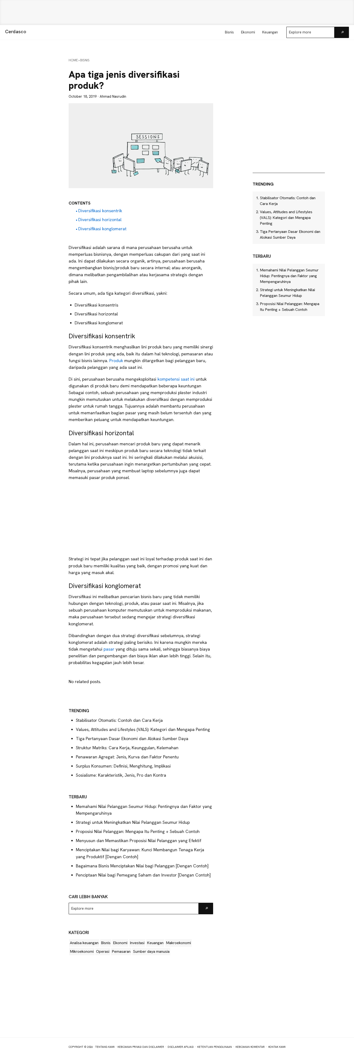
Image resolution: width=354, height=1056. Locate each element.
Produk (116, 360)
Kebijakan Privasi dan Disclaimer (141, 1047)
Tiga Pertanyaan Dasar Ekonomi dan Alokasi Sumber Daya (132, 738)
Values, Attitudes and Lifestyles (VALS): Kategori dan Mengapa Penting (143, 729)
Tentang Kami (105, 1047)
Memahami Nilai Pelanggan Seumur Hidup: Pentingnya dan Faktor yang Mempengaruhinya (289, 276)
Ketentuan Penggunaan (214, 1047)
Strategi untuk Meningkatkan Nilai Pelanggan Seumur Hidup (133, 822)
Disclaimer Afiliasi (181, 1047)
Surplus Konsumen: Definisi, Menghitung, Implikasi (123, 766)
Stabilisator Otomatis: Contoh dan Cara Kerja (119, 720)
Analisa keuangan (84, 942)
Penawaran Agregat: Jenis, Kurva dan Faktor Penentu (127, 757)
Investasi (137, 942)
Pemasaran (121, 951)
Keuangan (155, 942)
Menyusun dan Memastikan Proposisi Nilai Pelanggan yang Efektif (138, 840)
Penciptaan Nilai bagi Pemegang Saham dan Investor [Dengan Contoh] (143, 875)
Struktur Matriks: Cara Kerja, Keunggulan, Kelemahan (128, 747)
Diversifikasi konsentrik (100, 210)
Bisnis (106, 942)
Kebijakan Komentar (250, 1047)
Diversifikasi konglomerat (102, 228)
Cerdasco (15, 31)
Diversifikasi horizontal (99, 219)
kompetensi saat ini (176, 379)
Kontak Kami (277, 1047)
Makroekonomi (178, 942)
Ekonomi (120, 942)
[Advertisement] (177, 12)
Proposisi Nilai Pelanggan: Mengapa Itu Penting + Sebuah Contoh (138, 831)
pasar (110, 649)
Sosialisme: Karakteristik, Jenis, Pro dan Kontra (121, 775)
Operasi (102, 951)
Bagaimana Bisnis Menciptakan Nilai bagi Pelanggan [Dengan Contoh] (142, 866)
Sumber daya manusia (151, 951)
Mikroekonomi (82, 951)
